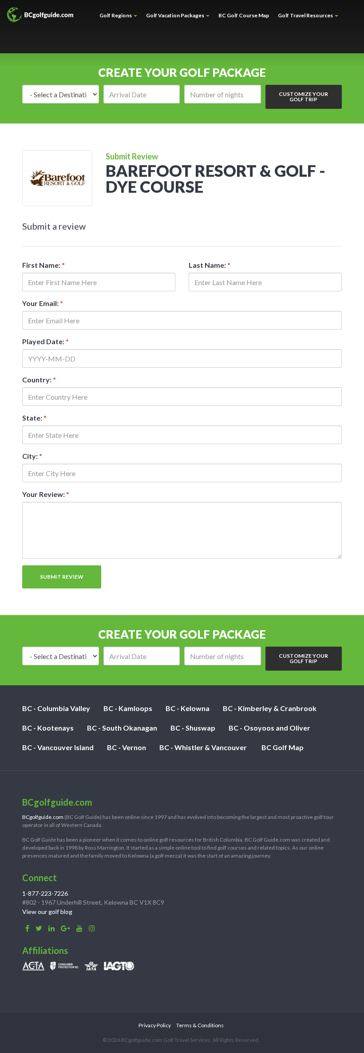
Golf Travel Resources (306, 15)
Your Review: (45, 494)
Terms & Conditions (200, 1025)
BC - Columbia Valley (56, 708)
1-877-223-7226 (45, 893)
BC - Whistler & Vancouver (203, 747)
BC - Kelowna (188, 708)
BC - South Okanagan (122, 727)
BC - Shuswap (192, 727)
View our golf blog (47, 911)
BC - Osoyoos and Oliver (269, 727)
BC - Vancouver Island (58, 747)
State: (34, 417)
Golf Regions (116, 15)
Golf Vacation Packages (175, 15)
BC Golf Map (282, 747)
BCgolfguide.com (42, 817)
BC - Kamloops (127, 708)
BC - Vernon (126, 747)
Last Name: (209, 265)
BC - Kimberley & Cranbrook (270, 708)
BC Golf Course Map (243, 15)
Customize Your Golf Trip (303, 97)
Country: (39, 379)
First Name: (43, 265)
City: (32, 456)
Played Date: (45, 341)
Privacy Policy (154, 1025)
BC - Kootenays (48, 727)
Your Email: (42, 303)
